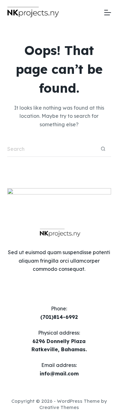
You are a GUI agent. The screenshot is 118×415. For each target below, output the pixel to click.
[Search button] (103, 149)
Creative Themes (59, 407)
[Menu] (107, 12)
